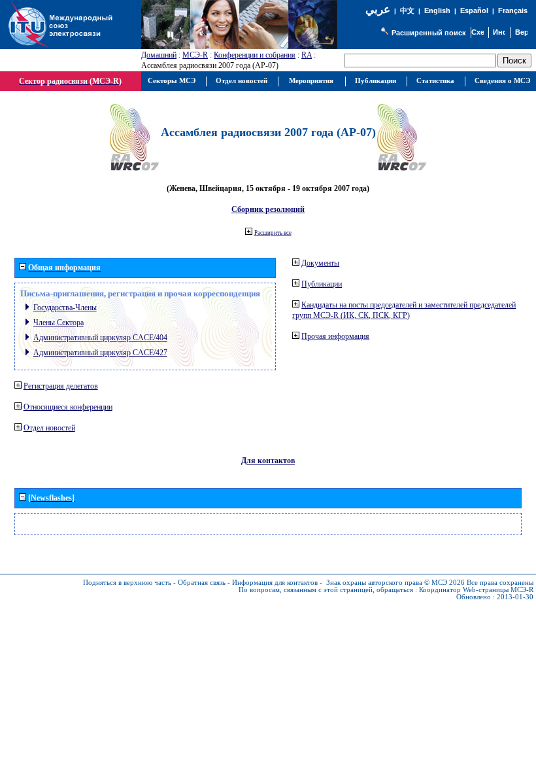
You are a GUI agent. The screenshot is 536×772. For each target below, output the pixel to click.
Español (474, 10)
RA (306, 55)
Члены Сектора (58, 322)
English (437, 10)
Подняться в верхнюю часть (127, 582)
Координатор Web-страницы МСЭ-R (476, 589)
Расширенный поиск (429, 33)
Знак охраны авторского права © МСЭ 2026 (395, 582)
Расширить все (273, 233)
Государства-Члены (65, 307)
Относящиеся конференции (68, 407)
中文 (407, 10)
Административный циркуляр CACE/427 (100, 352)
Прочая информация (335, 336)
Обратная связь (202, 582)
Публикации (321, 284)
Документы (320, 263)
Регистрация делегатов (61, 386)
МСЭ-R (195, 55)
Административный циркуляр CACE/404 (100, 337)
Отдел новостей (49, 427)
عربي (377, 9)
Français (513, 10)
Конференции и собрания (254, 55)
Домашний (158, 55)
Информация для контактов (275, 582)
